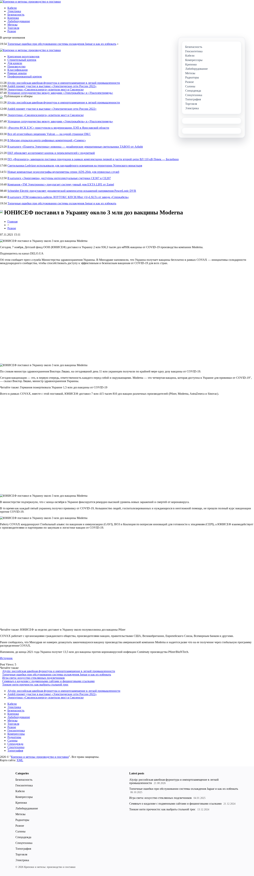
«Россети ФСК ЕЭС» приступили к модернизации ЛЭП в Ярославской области (58, 127)
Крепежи (13, 17)
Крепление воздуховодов (23, 56)
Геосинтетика (16, 730)
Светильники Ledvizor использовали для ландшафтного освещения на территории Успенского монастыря (74, 165)
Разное (11, 31)
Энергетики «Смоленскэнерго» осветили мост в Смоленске (45, 89)
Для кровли (14, 63)
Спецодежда (15, 743)
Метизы (12, 24)
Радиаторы (14, 737)
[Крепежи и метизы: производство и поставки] (30, 1)
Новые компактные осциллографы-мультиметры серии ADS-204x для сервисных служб (63, 171)
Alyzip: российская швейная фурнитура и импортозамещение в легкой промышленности (63, 82)
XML (20, 760)
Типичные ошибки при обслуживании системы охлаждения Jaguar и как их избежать (61, 43)
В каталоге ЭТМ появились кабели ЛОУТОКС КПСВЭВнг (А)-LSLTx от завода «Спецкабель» (68, 197)
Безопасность (15, 14)
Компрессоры (16, 733)
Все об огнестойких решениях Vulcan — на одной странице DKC (49, 134)
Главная (12, 221)
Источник (6, 658)
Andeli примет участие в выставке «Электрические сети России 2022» (52, 86)
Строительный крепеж (21, 59)
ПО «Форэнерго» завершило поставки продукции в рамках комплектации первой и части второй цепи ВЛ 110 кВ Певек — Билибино (93, 159)
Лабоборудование (18, 21)
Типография (15, 750)
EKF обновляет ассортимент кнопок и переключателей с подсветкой (51, 153)
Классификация (17, 69)
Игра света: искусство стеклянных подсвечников (33, 677)
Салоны (12, 740)
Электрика (14, 11)
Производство (16, 66)
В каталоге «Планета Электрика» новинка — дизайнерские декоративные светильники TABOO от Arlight (75, 146)
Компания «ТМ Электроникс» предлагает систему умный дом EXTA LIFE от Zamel (60, 184)
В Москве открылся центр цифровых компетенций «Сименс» (46, 140)
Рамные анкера (17, 73)
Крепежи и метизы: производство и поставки (40, 756)
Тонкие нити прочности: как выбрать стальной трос (35, 684)
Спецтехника (15, 747)
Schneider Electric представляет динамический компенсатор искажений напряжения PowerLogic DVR (71, 190)
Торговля (13, 27)
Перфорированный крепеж (24, 76)
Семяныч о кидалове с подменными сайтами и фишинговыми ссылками (48, 681)
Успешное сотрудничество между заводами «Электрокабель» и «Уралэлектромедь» (60, 92)
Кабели (12, 7)
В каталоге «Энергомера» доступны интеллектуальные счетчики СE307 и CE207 (59, 178)
